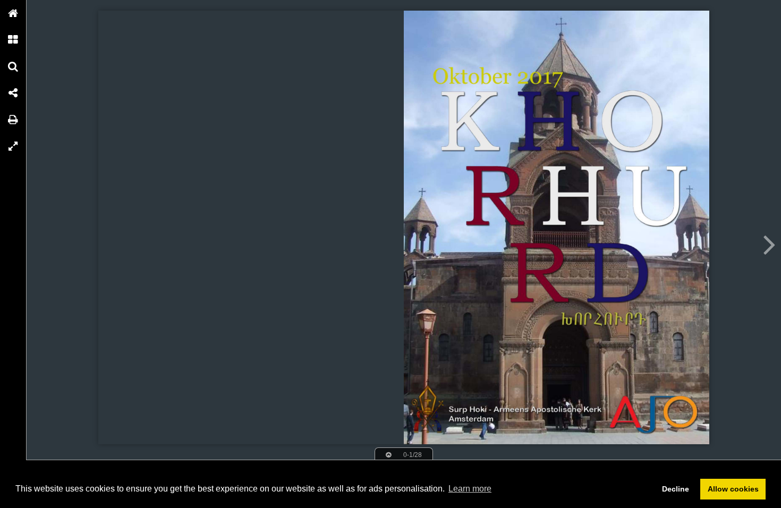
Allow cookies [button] (733, 489)
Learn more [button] (469, 488)
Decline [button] (675, 489)
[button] (13, 13)
